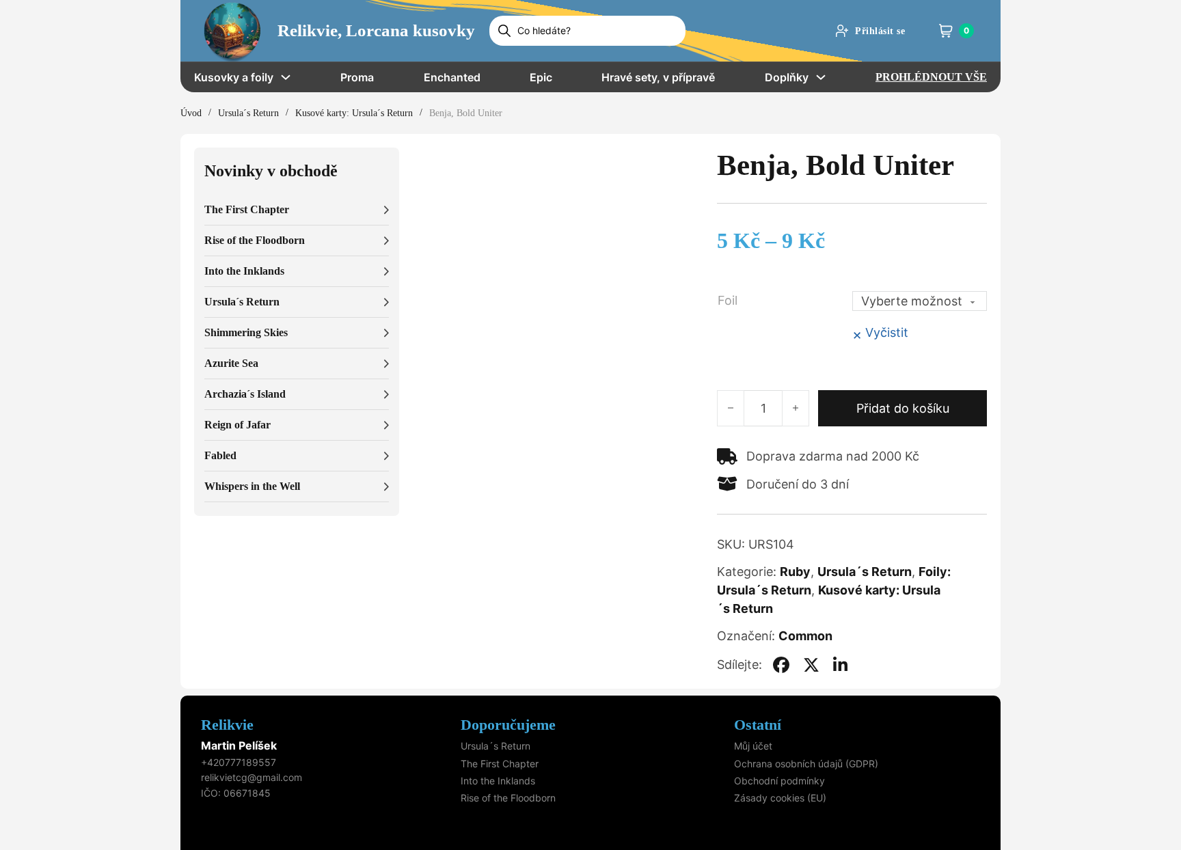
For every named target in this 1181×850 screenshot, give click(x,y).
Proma (357, 77)
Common (805, 636)
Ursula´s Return (248, 113)
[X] (811, 665)
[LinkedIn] (840, 665)
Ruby (795, 571)
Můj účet (753, 746)
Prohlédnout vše (931, 77)
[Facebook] (781, 665)
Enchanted (452, 77)
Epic (541, 77)
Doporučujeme (508, 724)
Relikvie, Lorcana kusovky (376, 30)
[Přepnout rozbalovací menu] (285, 77)
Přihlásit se (880, 31)
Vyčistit (886, 332)
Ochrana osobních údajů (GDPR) (806, 763)
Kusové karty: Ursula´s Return (354, 113)
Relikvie (227, 724)
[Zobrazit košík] (946, 31)
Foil (727, 300)
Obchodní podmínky (779, 780)
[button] (296, 210)
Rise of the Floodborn (508, 798)
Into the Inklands (498, 780)
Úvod (191, 113)
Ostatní (757, 724)
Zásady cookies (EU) (780, 798)
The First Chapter (500, 763)
